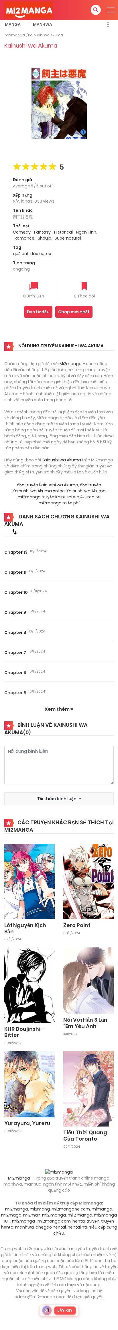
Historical (63, 232)
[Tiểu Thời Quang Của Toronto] (88, 1088)
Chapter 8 (15, 632)
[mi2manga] (28, 10)
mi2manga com (54, 1221)
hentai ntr (77, 1227)
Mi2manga (71, 364)
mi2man (31, 1215)
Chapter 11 (15, 572)
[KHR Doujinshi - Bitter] (29, 985)
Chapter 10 (16, 592)
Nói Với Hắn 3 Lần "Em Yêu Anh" (85, 1023)
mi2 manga (54, 1215)
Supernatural (68, 238)
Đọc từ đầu (38, 312)
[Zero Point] (88, 881)
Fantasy (42, 232)
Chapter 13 (15, 552)
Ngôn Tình (86, 232)
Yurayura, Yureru (27, 1123)
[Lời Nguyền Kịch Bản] (29, 881)
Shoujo (44, 238)
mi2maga (11, 1215)
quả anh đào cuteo (32, 253)
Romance (24, 238)
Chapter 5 (15, 693)
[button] (96, 10)
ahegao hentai (51, 1227)
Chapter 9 (15, 612)
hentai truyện (85, 1221)
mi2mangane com (71, 1209)
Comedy (22, 232)
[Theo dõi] (84, 287)
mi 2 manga (80, 1215)
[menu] (111, 10)
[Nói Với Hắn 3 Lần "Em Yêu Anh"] (88, 980)
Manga (13, 24)
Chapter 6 (15, 672)
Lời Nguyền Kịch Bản (25, 928)
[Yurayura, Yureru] (29, 1084)
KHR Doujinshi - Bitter (24, 1032)
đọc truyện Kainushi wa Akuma (47, 485)
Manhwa (42, 24)
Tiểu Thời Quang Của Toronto (85, 1135)
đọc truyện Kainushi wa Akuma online (57, 488)
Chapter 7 (15, 652)
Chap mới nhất (74, 312)
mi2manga (15, 35)
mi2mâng (40, 1209)
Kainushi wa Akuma (45, 35)
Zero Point (77, 925)
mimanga (102, 1209)
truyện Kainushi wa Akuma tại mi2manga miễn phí (69, 500)
